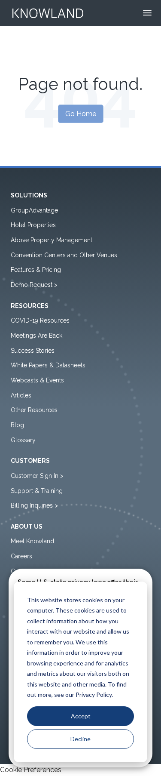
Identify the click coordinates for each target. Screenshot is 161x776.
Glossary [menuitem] (23, 440)
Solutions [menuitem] (29, 195)
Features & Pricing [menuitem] (36, 269)
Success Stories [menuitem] (33, 350)
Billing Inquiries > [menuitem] (34, 505)
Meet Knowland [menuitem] (32, 541)
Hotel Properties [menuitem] (33, 225)
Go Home (80, 114)
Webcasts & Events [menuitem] (37, 380)
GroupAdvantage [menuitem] (34, 210)
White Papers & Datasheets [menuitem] (48, 365)
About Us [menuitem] (27, 526)
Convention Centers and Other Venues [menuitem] (64, 255)
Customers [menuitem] (30, 460)
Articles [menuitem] (21, 395)
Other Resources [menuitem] (34, 409)
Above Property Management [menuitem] (51, 240)
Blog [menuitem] (17, 425)
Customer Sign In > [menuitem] (37, 475)
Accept (81, 716)
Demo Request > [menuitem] (34, 284)
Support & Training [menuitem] (37, 490)
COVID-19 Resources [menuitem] (40, 320)
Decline (80, 738)
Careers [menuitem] (21, 556)
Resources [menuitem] (30, 305)
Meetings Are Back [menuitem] (36, 335)
